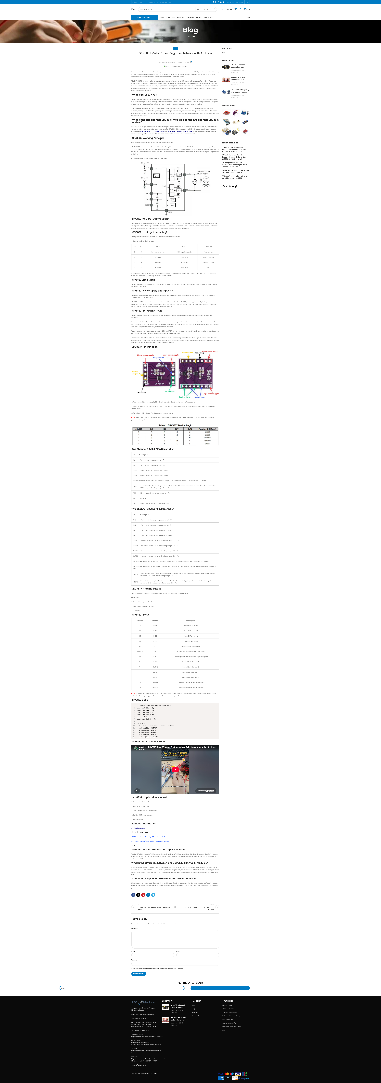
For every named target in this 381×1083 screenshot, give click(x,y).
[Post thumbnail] (226, 68)
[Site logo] (133, 9)
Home (188, 36)
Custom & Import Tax (229, 1023)
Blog (193, 1009)
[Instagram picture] (226, 113)
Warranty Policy (227, 1019)
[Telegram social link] (153, 895)
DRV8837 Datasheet (138, 828)
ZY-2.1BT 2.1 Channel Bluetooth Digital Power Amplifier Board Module (234, 165)
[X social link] (216, 2)
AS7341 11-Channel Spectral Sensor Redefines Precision (238, 67)
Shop (193, 1005)
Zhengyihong (170, 62)
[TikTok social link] (223, 2)
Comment (135, 928)
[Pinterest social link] (143, 895)
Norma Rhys (228, 176)
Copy (216, 705)
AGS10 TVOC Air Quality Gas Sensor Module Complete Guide (240, 92)
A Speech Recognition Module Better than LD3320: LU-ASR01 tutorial (234, 149)
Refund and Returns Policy (231, 1016)
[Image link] (143, 1002)
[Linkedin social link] (148, 895)
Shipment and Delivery (229, 1012)
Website (134, 960)
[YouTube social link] (220, 2)
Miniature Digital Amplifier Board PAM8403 (235, 171)
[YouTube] (233, 187)
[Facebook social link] (213, 2)
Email (178, 951)
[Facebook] (223, 187)
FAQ (223, 1030)
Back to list (175, 907)
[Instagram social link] (218, 2)
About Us (195, 1012)
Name (133, 951)
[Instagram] (230, 187)
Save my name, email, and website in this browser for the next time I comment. (158, 969)
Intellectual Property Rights (231, 1026)
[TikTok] (236, 187)
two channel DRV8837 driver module (179, 131)
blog (193, 36)
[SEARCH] (214, 9)
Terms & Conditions (228, 1009)
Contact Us (195, 1016)
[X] (226, 187)
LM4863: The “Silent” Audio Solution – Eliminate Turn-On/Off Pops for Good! (240, 80)
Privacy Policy (227, 1005)
